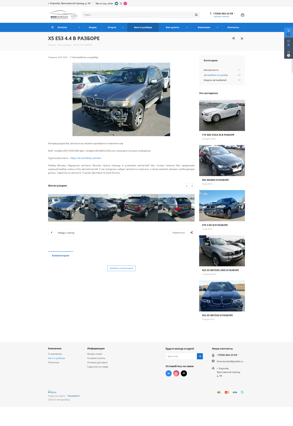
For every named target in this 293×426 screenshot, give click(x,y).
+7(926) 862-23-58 (223, 13)
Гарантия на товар (97, 366)
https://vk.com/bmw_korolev (85, 158)
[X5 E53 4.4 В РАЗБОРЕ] (121, 99)
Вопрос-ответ (94, 353)
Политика (53, 362)
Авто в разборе (56, 358)
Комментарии (60, 255)
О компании (55, 353)
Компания (54, 348)
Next (192, 186)
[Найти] (196, 15)
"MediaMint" (73, 395)
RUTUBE (184, 373)
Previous (187, 186)
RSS (242, 38)
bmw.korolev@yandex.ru (230, 361)
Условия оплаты (96, 358)
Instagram (176, 373)
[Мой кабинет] (242, 15)
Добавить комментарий (121, 268)
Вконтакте (169, 373)
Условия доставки (97, 362)
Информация (96, 348)
